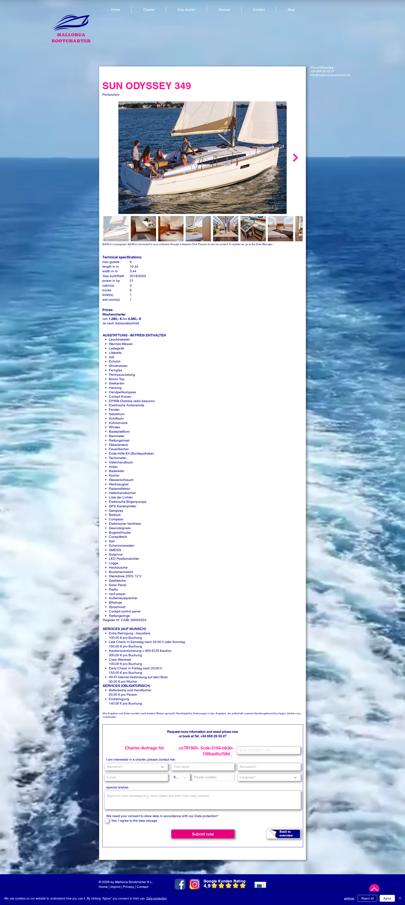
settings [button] (349, 898)
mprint (115, 887)
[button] (149, 9)
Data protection (205, 816)
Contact (143, 887)
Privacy (128, 887)
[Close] (399, 898)
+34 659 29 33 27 (213, 736)
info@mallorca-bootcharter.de (330, 75)
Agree (387, 898)
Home (103, 887)
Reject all (367, 898)
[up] (374, 889)
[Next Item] (295, 157)
